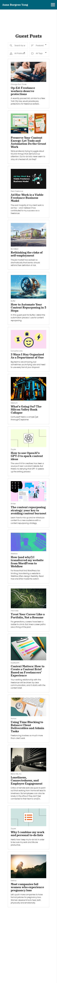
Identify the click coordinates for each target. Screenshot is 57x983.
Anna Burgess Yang (15, 4)
